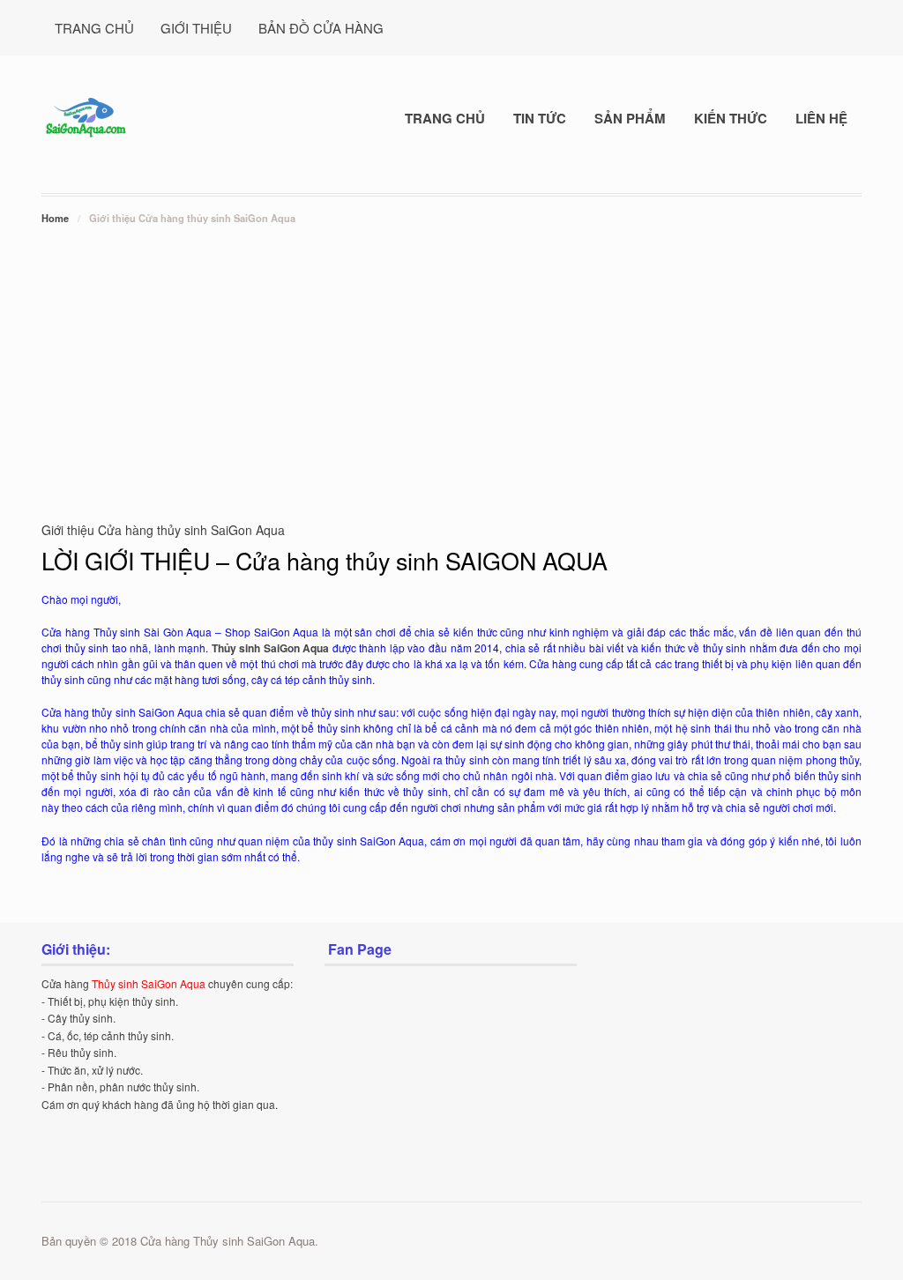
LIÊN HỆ (821, 118)
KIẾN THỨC (730, 118)
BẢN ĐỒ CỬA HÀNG (321, 28)
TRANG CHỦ (94, 28)
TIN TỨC (539, 118)
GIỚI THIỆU (196, 28)
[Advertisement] (451, 359)
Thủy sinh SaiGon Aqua (271, 648)
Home (55, 218)
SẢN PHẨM (630, 118)
